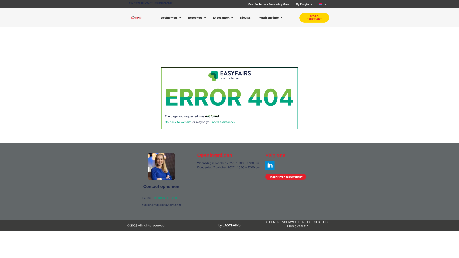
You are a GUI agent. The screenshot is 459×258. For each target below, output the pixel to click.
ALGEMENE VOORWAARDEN (285, 222)
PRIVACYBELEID (298, 226)
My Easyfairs (304, 4)
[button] (314, 18)
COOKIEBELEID (317, 222)
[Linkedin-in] (270, 165)
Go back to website (178, 122)
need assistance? (223, 122)
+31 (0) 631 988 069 (166, 198)
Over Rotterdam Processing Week (268, 4)
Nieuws (245, 17)
